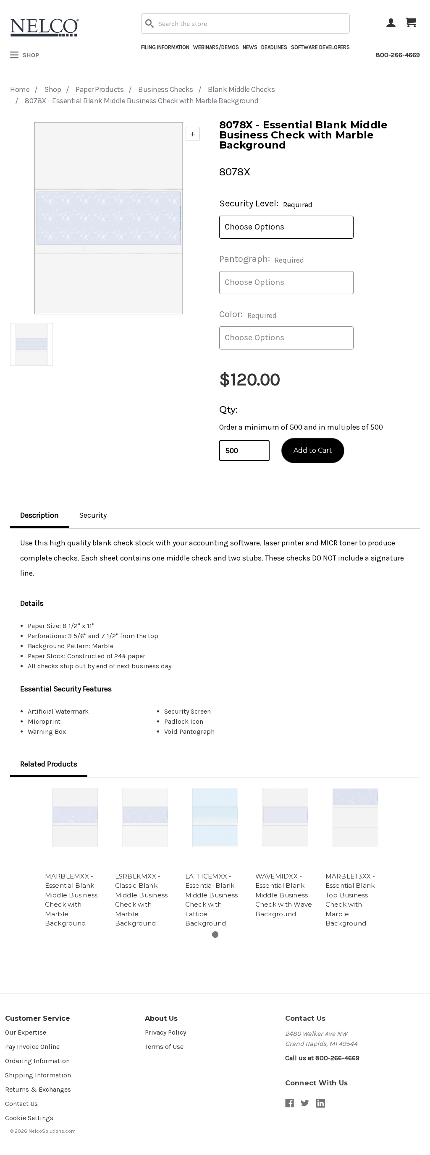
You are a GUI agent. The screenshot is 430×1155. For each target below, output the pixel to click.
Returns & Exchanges (38, 1089)
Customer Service (37, 1018)
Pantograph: (261, 259)
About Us (161, 1018)
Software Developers (320, 47)
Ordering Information (37, 1061)
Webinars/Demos (216, 47)
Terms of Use (164, 1047)
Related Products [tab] (48, 764)
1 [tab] (215, 934)
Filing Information (165, 47)
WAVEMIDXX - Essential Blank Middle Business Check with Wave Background (283, 895)
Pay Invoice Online (32, 1047)
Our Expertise (25, 1032)
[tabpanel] (75, 858)
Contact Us (21, 1104)
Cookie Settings (29, 1118)
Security (93, 515)
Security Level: (265, 203)
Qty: (228, 409)
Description (39, 515)
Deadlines (274, 47)
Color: (248, 314)
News (250, 47)
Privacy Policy (165, 1032)
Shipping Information (38, 1075)
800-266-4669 (398, 55)
